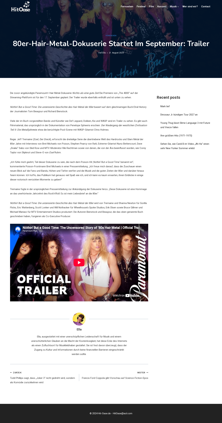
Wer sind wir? (190, 6)
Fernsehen (127, 6)
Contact (205, 6)
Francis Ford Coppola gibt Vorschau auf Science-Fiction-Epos (115, 376)
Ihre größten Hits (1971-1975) (176, 135)
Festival (141, 6)
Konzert (161, 6)
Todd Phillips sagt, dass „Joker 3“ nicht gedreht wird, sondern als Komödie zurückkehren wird (42, 378)
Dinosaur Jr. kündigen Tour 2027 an (179, 114)
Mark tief (165, 106)
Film (151, 6)
